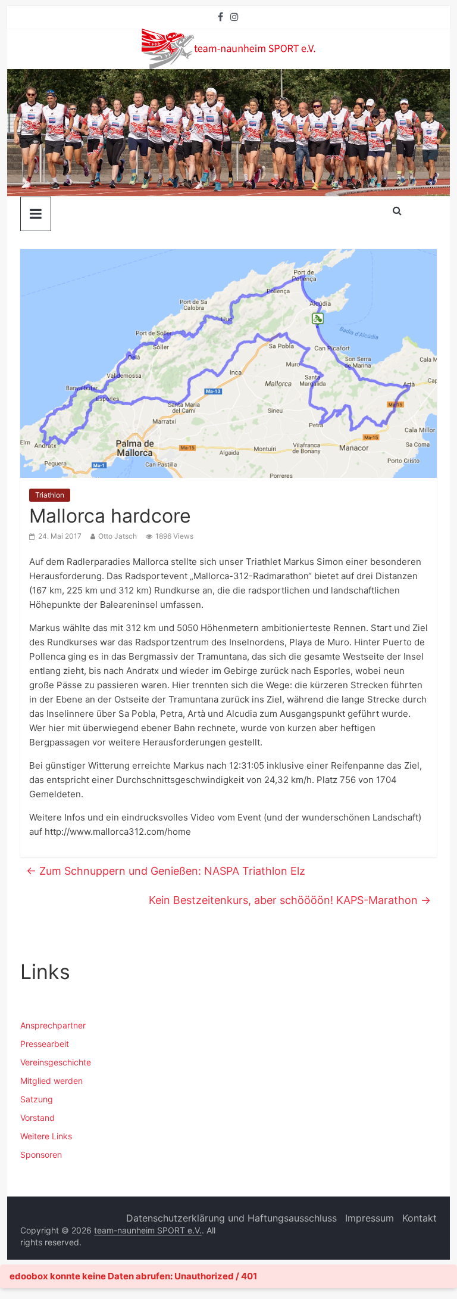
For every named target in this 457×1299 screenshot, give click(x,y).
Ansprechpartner (53, 1025)
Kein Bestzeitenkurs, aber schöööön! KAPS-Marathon (290, 900)
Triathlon (49, 494)
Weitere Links (46, 1136)
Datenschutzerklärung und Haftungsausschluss (231, 1218)
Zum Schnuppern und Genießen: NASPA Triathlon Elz (165, 871)
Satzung (36, 1099)
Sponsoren (41, 1154)
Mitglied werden (51, 1081)
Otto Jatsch (117, 536)
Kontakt (419, 1218)
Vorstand (37, 1117)
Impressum (369, 1218)
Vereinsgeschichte (55, 1062)
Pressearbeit (44, 1044)
